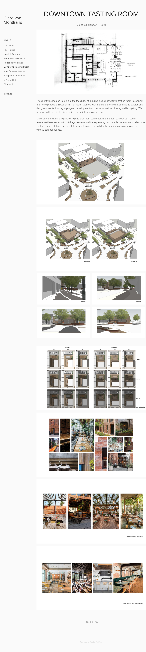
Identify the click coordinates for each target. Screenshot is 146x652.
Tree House (9, 45)
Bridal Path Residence (14, 58)
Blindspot (8, 84)
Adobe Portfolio (96, 642)
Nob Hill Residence (13, 54)
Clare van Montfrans (13, 20)
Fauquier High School (14, 75)
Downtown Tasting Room (16, 66)
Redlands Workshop (13, 62)
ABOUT (8, 94)
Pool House (9, 49)
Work (7, 39)
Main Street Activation (14, 71)
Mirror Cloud (10, 79)
